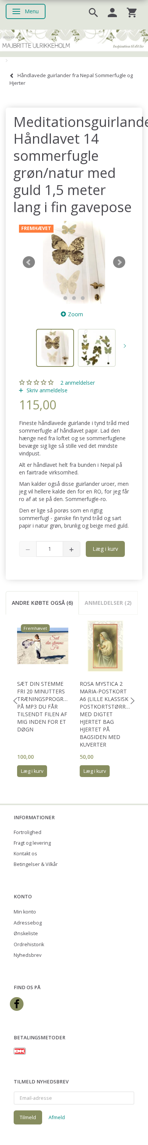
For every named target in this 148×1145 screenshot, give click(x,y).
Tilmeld (28, 1117)
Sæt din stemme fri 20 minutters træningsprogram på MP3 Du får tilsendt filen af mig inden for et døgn (42, 706)
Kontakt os (25, 853)
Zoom (75, 314)
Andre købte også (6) (42, 602)
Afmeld (57, 1117)
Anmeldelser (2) (108, 602)
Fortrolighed (27, 832)
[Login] (112, 12)
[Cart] (131, 12)
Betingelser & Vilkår (36, 864)
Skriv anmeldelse (46, 390)
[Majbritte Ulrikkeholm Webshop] (74, 39)
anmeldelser (77, 382)
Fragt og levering (32, 843)
